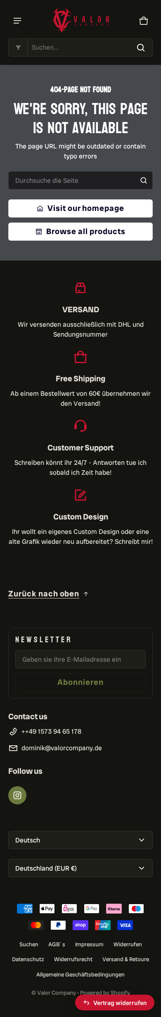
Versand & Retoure (125, 959)
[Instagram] (17, 795)
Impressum (89, 944)
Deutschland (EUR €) (46, 868)
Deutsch (27, 840)
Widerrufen (128, 944)
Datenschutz (28, 959)
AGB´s (56, 944)
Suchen (28, 944)
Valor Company (56, 992)
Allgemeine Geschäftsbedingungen (80, 974)
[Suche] (144, 180)
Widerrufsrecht (73, 959)
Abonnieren (80, 682)
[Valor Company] (80, 21)
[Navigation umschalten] (17, 21)
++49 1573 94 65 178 (51, 731)
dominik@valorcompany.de (61, 748)
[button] (80, 47)
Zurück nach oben (43, 594)
